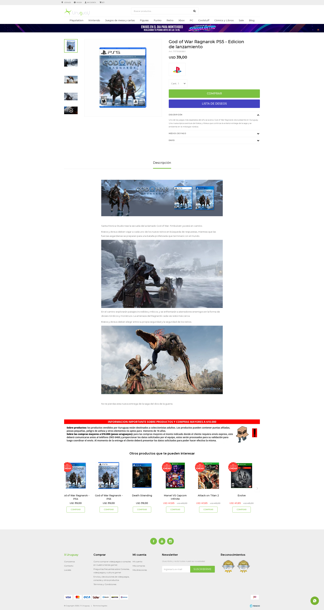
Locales (67, 2)
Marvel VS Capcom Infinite (175, 497)
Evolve (242, 495)
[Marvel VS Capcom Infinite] (175, 476)
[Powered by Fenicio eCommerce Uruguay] (255, 605)
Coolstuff (203, 20)
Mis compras (139, 565)
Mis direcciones (140, 570)
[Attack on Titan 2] (208, 476)
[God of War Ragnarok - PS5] (109, 476)
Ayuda (79, 2)
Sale (241, 20)
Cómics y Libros (224, 20)
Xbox (182, 20)
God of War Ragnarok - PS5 (109, 497)
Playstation (76, 20)
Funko (157, 20)
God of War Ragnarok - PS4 (75, 497)
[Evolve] (241, 476)
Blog (251, 20)
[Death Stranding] (142, 476)
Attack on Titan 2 (208, 495)
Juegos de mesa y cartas (120, 20)
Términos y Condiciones (104, 584)
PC (191, 20)
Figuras (144, 20)
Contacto (68, 565)
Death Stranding (142, 495)
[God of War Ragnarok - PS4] (76, 476)
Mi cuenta (137, 561)
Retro (170, 20)
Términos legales (100, 606)
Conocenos (69, 561)
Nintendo (94, 20)
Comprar (214, 93)
